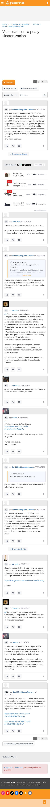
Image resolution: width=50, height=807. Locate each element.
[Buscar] (44, 95)
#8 (6, 510)
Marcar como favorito (30, 88)
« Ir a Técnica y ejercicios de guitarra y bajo (18, 744)
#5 (6, 385)
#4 (6, 310)
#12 (6, 692)
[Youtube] (7, 793)
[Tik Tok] (12, 793)
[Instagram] (3, 793)
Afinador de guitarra (14, 785)
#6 (6, 418)
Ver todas (39, 165)
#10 (6, 608)
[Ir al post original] (11, 262)
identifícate (18, 768)
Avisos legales (27, 785)
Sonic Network (21, 782)
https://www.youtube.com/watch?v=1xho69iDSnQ (24, 581)
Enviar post (9, 83)
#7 (6, 467)
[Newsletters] (30, 793)
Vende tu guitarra (34, 782)
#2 (6, 221)
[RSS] (25, 793)
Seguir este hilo (11, 88)
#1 (6, 110)
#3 (6, 256)
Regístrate (8, 768)
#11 (6, 643)
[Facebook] (16, 793)
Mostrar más (27, 275)
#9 (6, 564)
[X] (21, 793)
